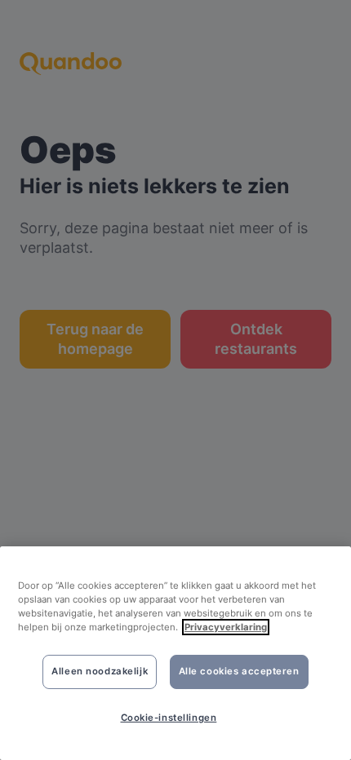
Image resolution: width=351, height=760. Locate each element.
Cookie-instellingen (169, 717)
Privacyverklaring (225, 627)
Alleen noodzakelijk (99, 671)
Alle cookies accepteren (239, 671)
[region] (175, 653)
